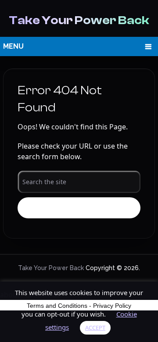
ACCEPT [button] (95, 327)
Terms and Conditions (57, 305)
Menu (13, 46)
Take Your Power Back (79, 20)
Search (79, 208)
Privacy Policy (112, 305)
